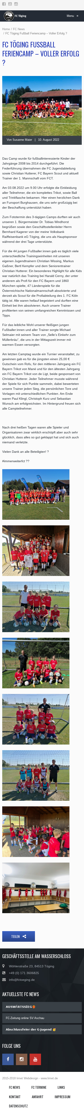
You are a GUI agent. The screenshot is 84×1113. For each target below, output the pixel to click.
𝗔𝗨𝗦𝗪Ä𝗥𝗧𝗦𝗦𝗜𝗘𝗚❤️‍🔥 (21, 1006)
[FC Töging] (15, 16)
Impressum (62, 1096)
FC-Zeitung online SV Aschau (25, 1018)
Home (6, 29)
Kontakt (15, 1096)
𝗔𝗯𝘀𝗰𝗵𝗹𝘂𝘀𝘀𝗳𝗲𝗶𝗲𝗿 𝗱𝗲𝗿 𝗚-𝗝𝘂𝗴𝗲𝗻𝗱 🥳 (31, 1029)
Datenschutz (18, 1105)
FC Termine (38, 1087)
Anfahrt (37, 1096)
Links (61, 1087)
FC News (19, 29)
